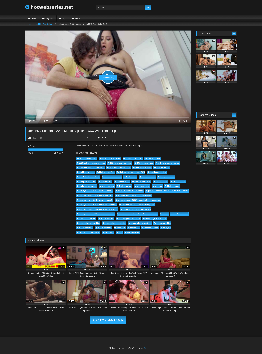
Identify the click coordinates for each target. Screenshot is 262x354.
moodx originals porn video (129, 218)
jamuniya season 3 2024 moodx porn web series (98, 209)
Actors (77, 19)
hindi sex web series (142, 181)
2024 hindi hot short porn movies (92, 163)
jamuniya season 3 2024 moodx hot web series (97, 205)
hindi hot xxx (131, 177)
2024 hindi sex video (145, 163)
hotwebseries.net (51, 7)
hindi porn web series (87, 181)
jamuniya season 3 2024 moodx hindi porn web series (139, 200)
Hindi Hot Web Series (43, 24)
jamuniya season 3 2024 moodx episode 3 (95, 200)
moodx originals (107, 218)
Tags (64, 19)
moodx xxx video (151, 228)
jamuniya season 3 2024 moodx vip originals (96, 214)
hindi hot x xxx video (113, 177)
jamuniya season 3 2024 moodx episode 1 (95, 195)
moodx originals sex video (89, 223)
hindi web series (143, 186)
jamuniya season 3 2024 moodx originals (138, 205)
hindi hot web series (158, 172)
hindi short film (161, 181)
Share (104, 137)
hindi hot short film (106, 172)
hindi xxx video (173, 186)
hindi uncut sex (108, 186)
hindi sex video (123, 181)
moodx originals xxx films (141, 223)
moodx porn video (164, 223)
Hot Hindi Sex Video (134, 158)
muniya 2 (167, 228)
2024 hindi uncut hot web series (91, 168)
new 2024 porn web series (89, 232)
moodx (165, 214)
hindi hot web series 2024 (89, 177)
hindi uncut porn (179, 181)
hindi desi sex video (143, 168)
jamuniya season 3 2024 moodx (130, 191)
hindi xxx (158, 186)
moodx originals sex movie (155, 218)
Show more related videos (108, 319)
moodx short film (104, 228)
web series (109, 232)
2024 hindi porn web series (120, 163)
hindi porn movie (148, 177)
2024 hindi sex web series (168, 163)
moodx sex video (86, 228)
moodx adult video (180, 214)
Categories (49, 19)
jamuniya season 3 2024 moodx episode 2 (134, 195)
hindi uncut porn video (87, 186)
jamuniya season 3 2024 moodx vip (137, 209)
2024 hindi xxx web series (119, 168)
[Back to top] (254, 346)
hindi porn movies (167, 177)
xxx (120, 232)
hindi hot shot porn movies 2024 (132, 172)
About (86, 137)
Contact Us (148, 348)
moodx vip (121, 228)
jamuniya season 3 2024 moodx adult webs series (168, 191)
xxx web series (133, 232)
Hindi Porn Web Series (111, 158)
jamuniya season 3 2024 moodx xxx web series (138, 214)
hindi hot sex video (86, 172)
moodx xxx (134, 228)
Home (33, 19)
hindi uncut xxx (125, 186)
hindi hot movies (163, 168)
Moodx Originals (154, 158)
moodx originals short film (115, 223)
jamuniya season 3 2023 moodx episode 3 (95, 191)
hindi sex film (106, 181)
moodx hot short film (87, 218)
